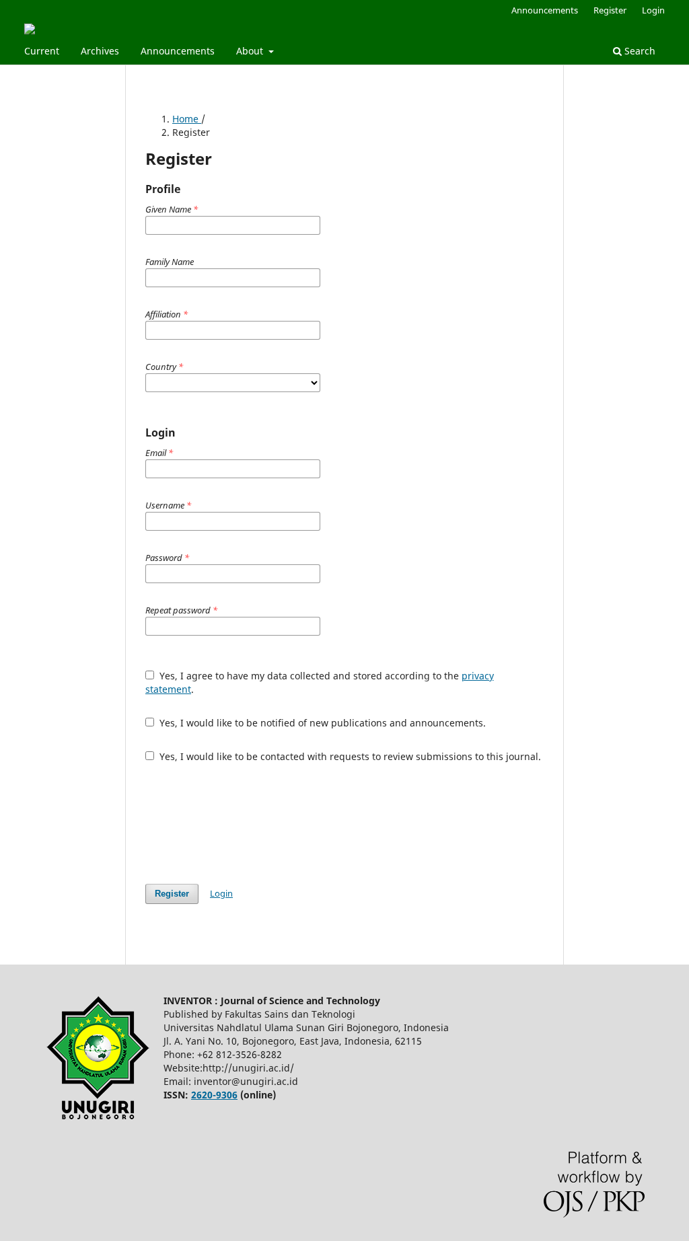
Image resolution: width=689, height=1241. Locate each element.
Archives (100, 50)
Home (186, 118)
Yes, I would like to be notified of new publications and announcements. (321, 722)
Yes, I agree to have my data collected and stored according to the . (319, 682)
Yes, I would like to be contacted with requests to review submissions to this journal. (349, 756)
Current (41, 50)
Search (638, 50)
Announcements (178, 50)
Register (609, 10)
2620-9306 (214, 1094)
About (251, 50)
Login (653, 10)
